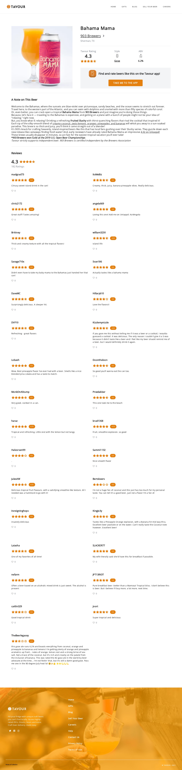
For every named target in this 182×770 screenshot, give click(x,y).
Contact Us (73, 737)
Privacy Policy (75, 743)
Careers (167, 7)
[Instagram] (18, 730)
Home (113, 7)
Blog (134, 7)
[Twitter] (10, 730)
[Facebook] (14, 730)
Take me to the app (125, 82)
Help (70, 731)
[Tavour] (17, 710)
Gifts (124, 7)
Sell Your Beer (150, 7)
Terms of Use (75, 749)
